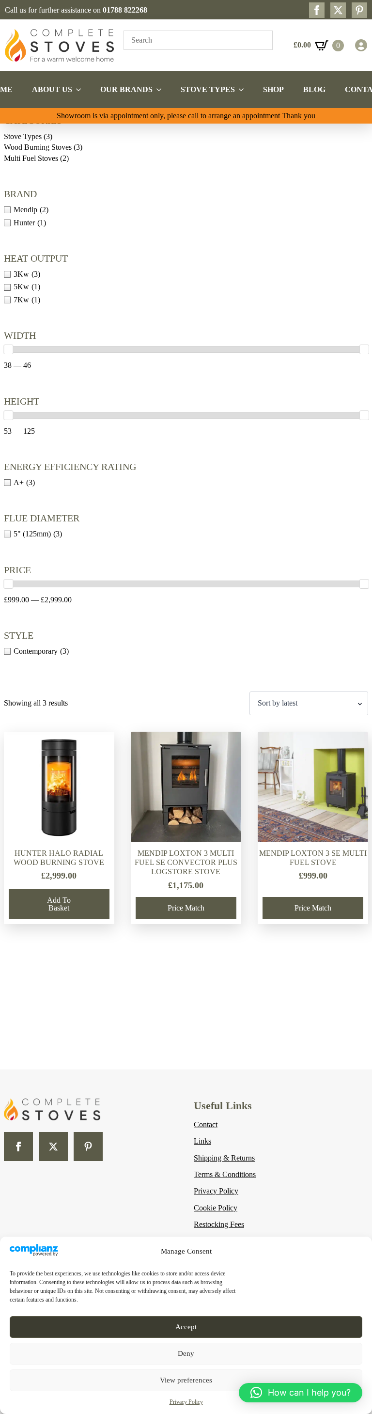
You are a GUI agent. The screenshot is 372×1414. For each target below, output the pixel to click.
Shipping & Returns (224, 1158)
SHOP (273, 89)
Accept (186, 1327)
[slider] (8, 349)
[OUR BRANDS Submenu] (162, 89)
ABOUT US (52, 89)
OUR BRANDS (126, 89)
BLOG (314, 89)
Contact (205, 1124)
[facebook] (317, 10)
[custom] (359, 10)
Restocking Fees (219, 1224)
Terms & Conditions (225, 1174)
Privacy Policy (186, 1401)
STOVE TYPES (208, 89)
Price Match (186, 908)
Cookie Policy (215, 1208)
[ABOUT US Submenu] (81, 89)
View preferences (186, 1380)
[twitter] (338, 10)
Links (202, 1141)
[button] (300, 1392)
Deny (186, 1353)
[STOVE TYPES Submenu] (244, 89)
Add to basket (59, 904)
